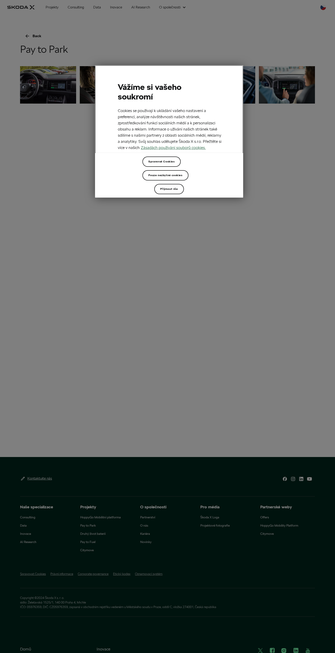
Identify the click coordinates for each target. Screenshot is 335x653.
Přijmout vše (169, 189)
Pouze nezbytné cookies (165, 175)
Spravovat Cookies (161, 161)
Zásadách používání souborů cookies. (173, 147)
